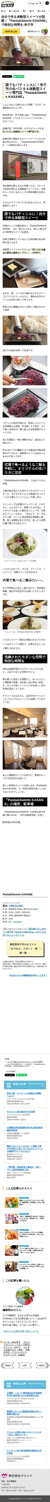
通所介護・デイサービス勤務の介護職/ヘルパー (24, 1094)
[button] (25, 948)
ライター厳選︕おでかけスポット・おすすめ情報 (24, 1062)
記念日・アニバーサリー (15, 1352)
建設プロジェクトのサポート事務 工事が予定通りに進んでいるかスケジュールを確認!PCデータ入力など (25, 1148)
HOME (7, 1059)
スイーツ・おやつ (12, 1347)
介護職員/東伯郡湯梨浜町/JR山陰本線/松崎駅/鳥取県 (25, 1128)
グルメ (26, 1342)
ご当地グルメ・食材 (13, 1350)
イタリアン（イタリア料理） (17, 1345)
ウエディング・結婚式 (14, 1355)
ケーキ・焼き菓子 (12, 1342)
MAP (35, 909)
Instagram (17, 922)
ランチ (26, 1347)
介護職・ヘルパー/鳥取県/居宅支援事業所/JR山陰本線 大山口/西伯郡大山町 (24, 1394)
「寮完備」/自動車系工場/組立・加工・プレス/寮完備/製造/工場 (24, 1168)
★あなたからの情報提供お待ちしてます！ (28, 975)
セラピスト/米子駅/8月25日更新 (21, 1112)
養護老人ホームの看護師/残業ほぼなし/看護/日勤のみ (24, 1412)
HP (10, 922)
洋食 (27, 1350)
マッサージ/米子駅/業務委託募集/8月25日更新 (24, 1451)
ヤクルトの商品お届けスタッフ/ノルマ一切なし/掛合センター (24, 1433)
